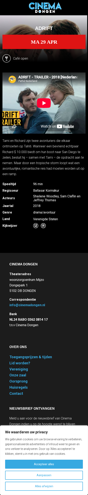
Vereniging (18, 369)
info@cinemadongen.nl (27, 305)
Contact (16, 393)
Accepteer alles (44, 464)
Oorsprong (18, 381)
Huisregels (18, 387)
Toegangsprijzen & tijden (30, 357)
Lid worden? (19, 363)
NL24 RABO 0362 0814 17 (28, 319)
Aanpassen (44, 475)
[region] (44, 460)
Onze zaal (17, 375)
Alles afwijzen (44, 486)
